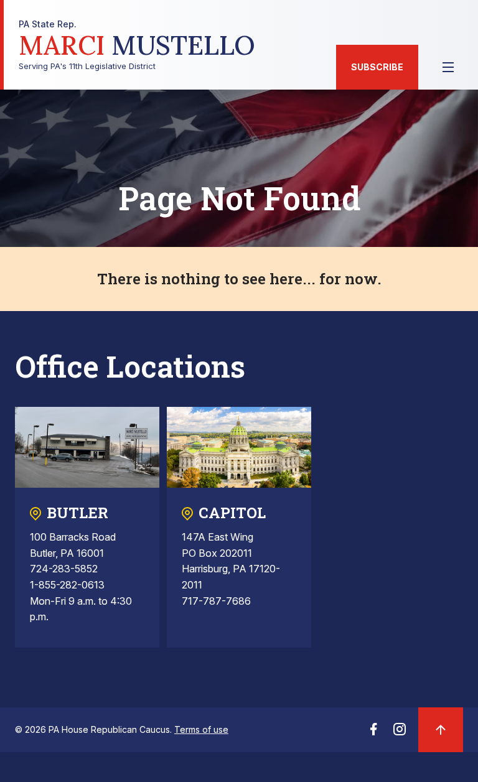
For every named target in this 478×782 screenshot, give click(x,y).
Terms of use (201, 729)
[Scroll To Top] (440, 729)
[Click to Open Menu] (448, 67)
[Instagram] (399, 733)
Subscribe (377, 67)
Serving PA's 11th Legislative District (137, 45)
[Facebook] (373, 733)
